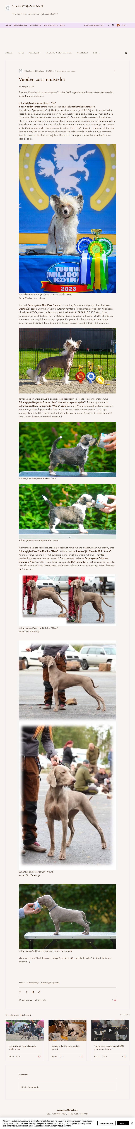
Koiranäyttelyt (34, 53)
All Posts (9, 53)
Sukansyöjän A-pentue (50, 982)
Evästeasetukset (106, 1123)
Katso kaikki (124, 1014)
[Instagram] (112, 25)
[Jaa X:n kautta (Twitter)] (26, 992)
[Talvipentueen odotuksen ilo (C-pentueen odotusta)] (110, 1030)
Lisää (95, 53)
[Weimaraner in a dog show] (25, 1030)
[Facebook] (108, 25)
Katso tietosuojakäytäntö (61, 1125)
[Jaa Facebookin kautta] (20, 992)
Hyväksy (122, 1123)
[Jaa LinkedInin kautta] (33, 992)
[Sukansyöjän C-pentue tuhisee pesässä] (68, 1030)
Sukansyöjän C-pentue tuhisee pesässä (65, 1047)
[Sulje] (131, 1123)
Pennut (21, 53)
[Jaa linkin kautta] (39, 992)
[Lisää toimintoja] (114, 71)
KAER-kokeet (82, 53)
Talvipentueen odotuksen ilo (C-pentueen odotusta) (109, 1047)
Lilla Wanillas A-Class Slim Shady (58, 53)
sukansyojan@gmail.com (94, 25)
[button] (126, 53)
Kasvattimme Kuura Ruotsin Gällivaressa (22, 1047)
